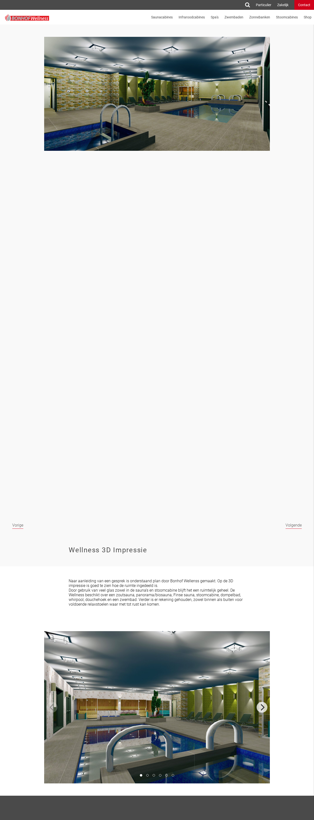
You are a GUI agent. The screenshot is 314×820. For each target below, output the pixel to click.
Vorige (17, 525)
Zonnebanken (259, 17)
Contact (304, 5)
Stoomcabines (287, 17)
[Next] (262, 707)
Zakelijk (282, 5)
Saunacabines (162, 17)
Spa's (215, 17)
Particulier (263, 5)
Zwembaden (233, 17)
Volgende (294, 525)
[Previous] (52, 707)
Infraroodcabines (192, 17)
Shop (308, 17)
